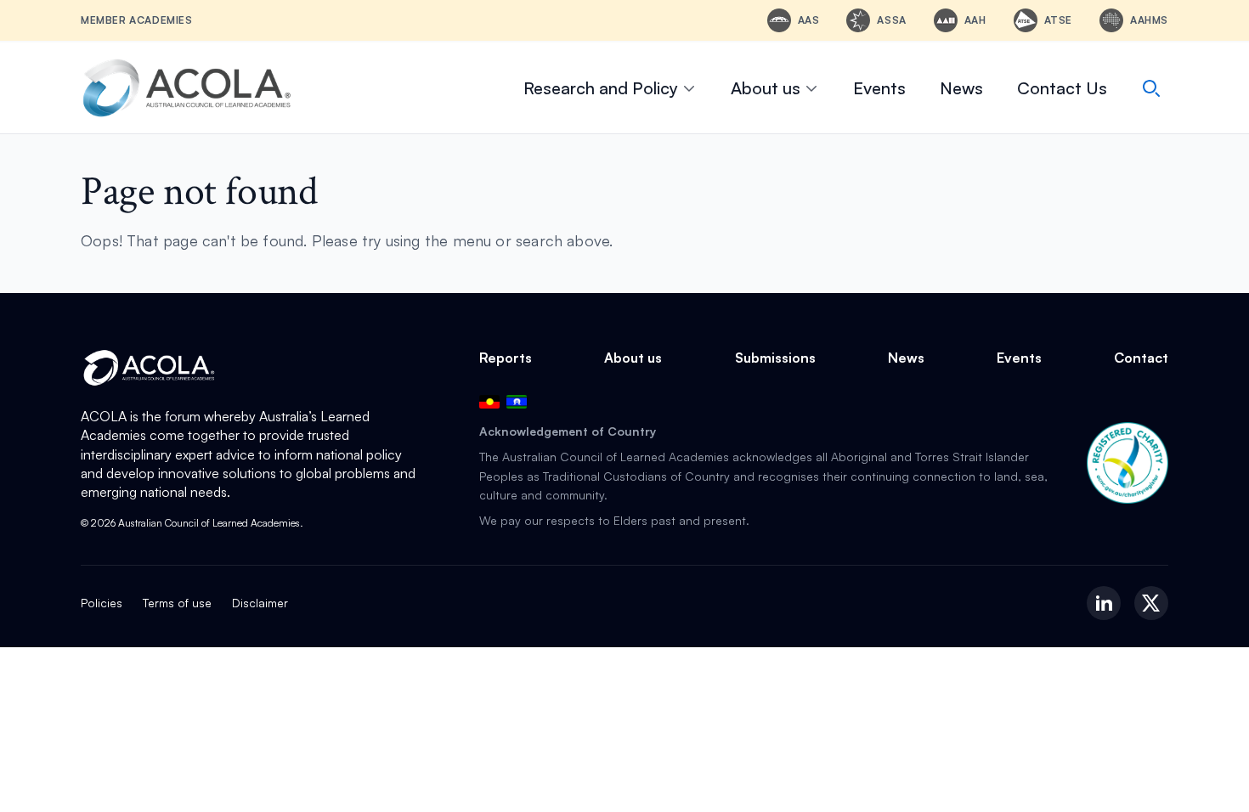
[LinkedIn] (1104, 603)
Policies (101, 602)
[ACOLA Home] (187, 88)
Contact (1141, 357)
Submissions (775, 357)
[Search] (1151, 88)
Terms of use (177, 602)
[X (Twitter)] (1151, 603)
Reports (505, 357)
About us (765, 88)
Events (879, 88)
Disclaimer (260, 602)
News (961, 88)
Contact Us (1062, 88)
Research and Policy (600, 88)
